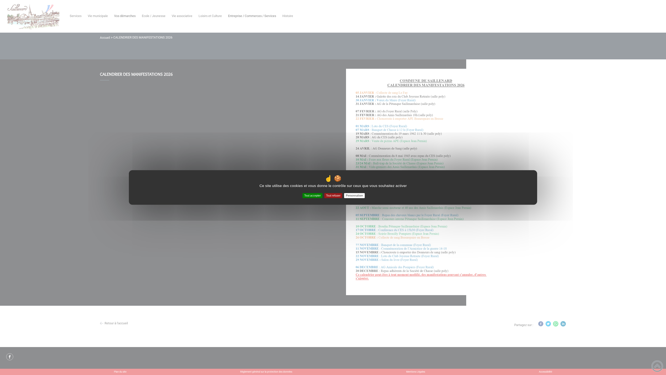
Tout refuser (333, 195)
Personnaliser (354, 195)
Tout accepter (312, 195)
